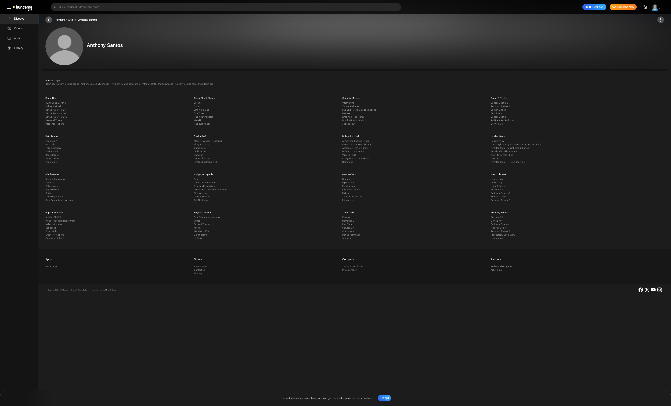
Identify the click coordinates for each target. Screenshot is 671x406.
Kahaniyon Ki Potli (54, 238)
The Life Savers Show (502, 155)
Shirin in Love (201, 193)
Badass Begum (498, 117)
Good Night (51, 231)
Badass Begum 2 (499, 103)
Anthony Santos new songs (126, 84)
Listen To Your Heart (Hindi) (356, 144)
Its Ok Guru (199, 238)
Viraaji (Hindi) (349, 155)
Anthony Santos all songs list (96, 84)
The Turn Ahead (202, 124)
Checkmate (200, 148)
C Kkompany (51, 186)
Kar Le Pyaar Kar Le (55, 110)
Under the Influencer (204, 182)
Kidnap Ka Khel (53, 106)
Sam (196, 179)
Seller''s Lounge (53, 224)
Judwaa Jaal (200, 151)
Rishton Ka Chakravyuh (205, 162)
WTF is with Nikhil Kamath (504, 151)
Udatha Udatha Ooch (353, 120)
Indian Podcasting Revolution (60, 221)
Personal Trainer (54, 120)
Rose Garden (52, 155)
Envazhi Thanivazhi (204, 224)
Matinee (346, 113)
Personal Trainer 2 (54, 124)
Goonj (197, 106)
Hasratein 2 (51, 162)
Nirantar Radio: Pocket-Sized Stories (510, 148)
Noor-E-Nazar (498, 186)
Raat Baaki (199, 113)
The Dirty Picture (54, 196)
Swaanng (198, 155)
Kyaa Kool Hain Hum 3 (353, 117)
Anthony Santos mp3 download (158, 84)
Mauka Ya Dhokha (351, 235)
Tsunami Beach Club (204, 186)
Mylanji (345, 193)
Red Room (496, 113)
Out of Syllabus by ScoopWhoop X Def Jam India (516, 144)
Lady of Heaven (202, 196)
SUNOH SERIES (53, 217)
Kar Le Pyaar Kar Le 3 (56, 117)
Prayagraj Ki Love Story (503, 235)
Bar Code (50, 144)
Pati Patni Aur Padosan (502, 120)
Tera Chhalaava (53, 148)
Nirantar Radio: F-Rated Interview (508, 162)
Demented (347, 162)
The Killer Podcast (203, 117)
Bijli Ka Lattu (348, 182)
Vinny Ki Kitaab (52, 158)
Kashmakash (51, 151)
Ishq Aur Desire (499, 228)
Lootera (49, 182)
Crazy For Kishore (54, 235)
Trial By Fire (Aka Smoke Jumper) (211, 189)
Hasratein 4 (51, 141)
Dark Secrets (200, 235)
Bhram (197, 103)
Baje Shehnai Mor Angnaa (207, 217)
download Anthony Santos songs (62, 84)
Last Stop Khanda (351, 189)
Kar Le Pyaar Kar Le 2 (56, 113)
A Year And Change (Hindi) (355, 141)
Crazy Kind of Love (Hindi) (355, 158)
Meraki (197, 120)
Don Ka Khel (497, 221)
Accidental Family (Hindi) (355, 148)
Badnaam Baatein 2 (500, 193)
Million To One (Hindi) (353, 151)
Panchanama (348, 186)
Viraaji (197, 221)
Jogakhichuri (348, 124)
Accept (384, 398)
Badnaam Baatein (500, 224)
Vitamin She (348, 103)
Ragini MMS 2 (52, 189)
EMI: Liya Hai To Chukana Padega (359, 110)
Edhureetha (348, 200)
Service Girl (497, 124)
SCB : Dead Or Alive (55, 103)
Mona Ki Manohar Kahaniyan (208, 141)
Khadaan (346, 217)
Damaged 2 (348, 221)
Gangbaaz (50, 228)
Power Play (496, 182)
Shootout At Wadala (55, 179)
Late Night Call (201, 110)
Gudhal (49, 193)
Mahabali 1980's (202, 231)
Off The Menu (201, 200)
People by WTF (499, 141)
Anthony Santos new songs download (194, 84)
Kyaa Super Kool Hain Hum (59, 200)
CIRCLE (494, 158)
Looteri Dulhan (498, 110)
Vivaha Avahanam (351, 106)
